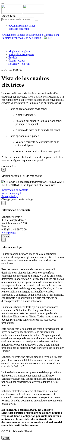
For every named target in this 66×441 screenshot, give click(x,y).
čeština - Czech (16, 60)
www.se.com (8, 232)
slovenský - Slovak (19, 63)
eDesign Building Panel (21, 25)
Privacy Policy (9, 196)
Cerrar (6, 236)
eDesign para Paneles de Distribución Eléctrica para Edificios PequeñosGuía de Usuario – (30, 36)
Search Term (8, 15)
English (12, 57)
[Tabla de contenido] (2, 41)
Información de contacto (14, 189)
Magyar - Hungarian (19, 51)
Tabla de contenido (19, 28)
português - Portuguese (21, 54)
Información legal (11, 193)
